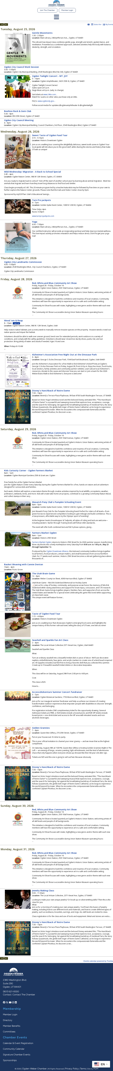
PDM (95, 1068)
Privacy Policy (72, 1068)
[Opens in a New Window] (4, 1002)
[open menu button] (56, 17)
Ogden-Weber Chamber (34, 1068)
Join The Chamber (47, 10)
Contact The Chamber (24, 994)
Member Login (67, 10)
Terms (83, 1068)
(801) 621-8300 (11, 991)
